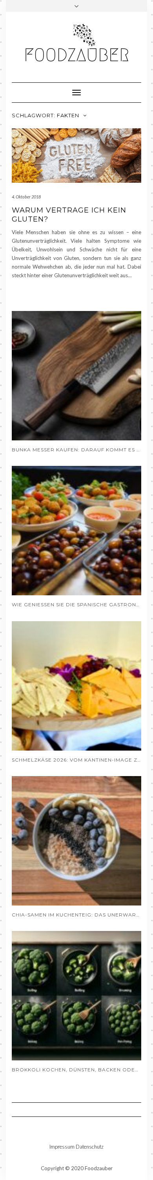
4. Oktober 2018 (26, 196)
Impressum (62, 1147)
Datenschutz (90, 1147)
